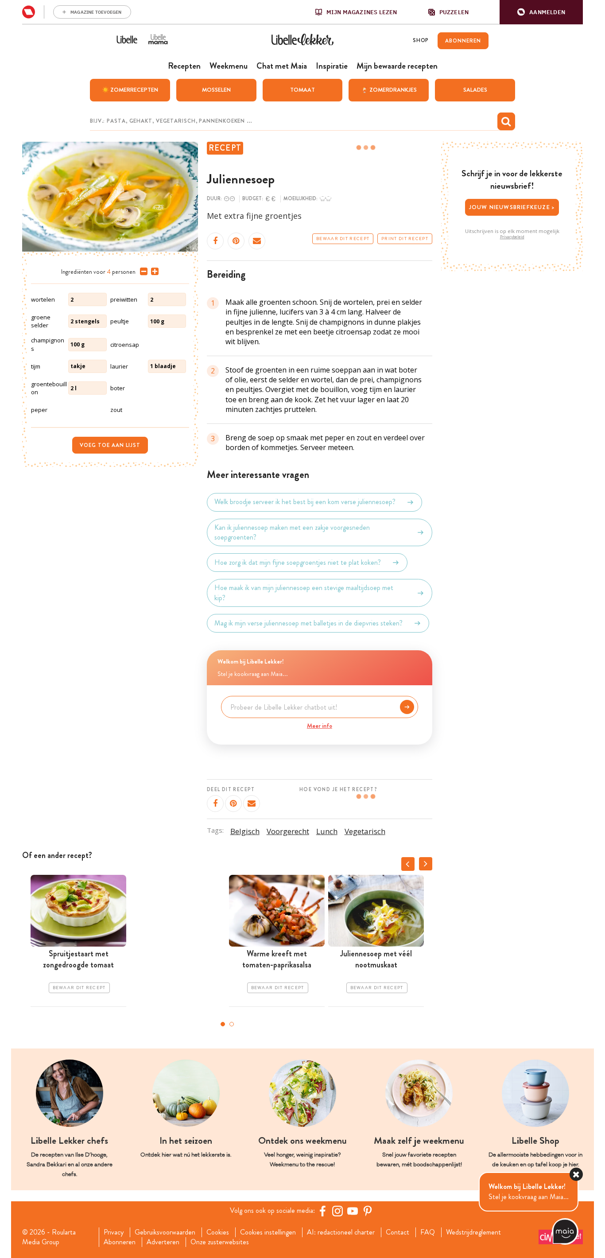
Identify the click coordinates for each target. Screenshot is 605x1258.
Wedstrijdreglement (473, 1232)
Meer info (319, 725)
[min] (141, 271)
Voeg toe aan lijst (110, 445)
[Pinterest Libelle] (367, 1211)
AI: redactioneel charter (341, 1232)
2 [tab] (231, 1024)
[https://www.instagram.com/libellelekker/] (337, 1211)
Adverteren (163, 1242)
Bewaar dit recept (342, 239)
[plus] (153, 271)
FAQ (427, 1232)
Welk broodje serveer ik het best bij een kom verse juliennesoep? (305, 502)
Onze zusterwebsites (219, 1242)
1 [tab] (223, 1024)
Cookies (217, 1232)
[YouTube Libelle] (352, 1211)
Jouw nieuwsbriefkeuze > (512, 207)
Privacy (114, 1232)
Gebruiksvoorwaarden (165, 1232)
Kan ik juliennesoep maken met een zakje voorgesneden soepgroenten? (292, 532)
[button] (541, 12)
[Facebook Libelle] (322, 1211)
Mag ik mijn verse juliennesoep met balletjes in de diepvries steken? (308, 623)
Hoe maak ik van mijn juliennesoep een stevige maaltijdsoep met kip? (303, 592)
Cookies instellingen (268, 1232)
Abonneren (120, 1242)
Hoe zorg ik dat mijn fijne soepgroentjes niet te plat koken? (297, 562)
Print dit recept (404, 239)
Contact (397, 1232)
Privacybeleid (512, 237)
